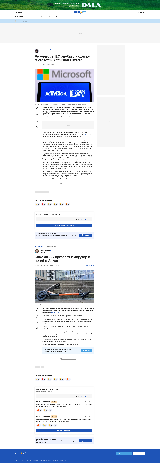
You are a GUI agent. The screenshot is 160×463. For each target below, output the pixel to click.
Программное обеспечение (40, 16)
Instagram (87, 235)
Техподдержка (60, 16)
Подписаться (87, 350)
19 (63, 379)
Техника (28, 16)
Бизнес (68, 16)
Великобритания (44, 192)
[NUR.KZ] (80, 12)
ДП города (55, 312)
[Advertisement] (80, 33)
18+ (42, 367)
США (36, 192)
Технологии (19, 16)
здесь (87, 134)
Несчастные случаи (51, 246)
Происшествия (39, 246)
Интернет (51, 16)
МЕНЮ (20, 12)
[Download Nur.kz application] (80, 5)
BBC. (51, 118)
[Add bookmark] (37, 127)
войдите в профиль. (84, 219)
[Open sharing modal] (37, 121)
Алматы (37, 367)
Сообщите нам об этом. (68, 184)
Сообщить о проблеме (123, 453)
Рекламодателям (139, 453)
